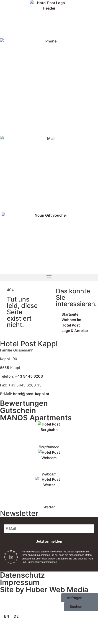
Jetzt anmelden (49, 541)
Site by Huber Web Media (44, 589)
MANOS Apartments (36, 417)
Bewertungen (24, 403)
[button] (49, 277)
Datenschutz (22, 575)
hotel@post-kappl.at (31, 393)
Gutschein (18, 410)
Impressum (19, 582)
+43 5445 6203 (29, 376)
